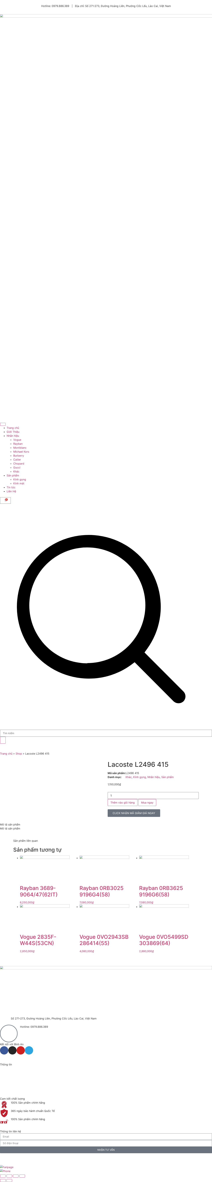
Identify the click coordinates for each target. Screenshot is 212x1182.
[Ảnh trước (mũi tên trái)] (3, 1180)
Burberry (18, 455)
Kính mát (18, 483)
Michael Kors (21, 451)
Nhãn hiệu (13, 435)
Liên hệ (4, 1088)
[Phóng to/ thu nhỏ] (3, 1176)
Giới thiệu (6, 1072)
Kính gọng (19, 479)
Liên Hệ (11, 491)
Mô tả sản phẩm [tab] (10, 824)
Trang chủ (13, 427)
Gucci (16, 467)
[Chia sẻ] (16, 1176)
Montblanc (19, 447)
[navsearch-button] (106, 727)
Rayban (18, 443)
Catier (17, 459)
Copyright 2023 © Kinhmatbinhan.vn (23, 1159)
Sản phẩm (13, 475)
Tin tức (11, 487)
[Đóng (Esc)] (22, 1176)
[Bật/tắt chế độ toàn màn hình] (9, 1176)
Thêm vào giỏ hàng (122, 802)
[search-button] (3, 740)
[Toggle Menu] (3, 424)
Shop (19, 753)
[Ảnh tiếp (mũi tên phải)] (9, 1180)
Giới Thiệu (13, 431)
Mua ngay (147, 802)
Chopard (18, 463)
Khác (16, 471)
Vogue (17, 439)
